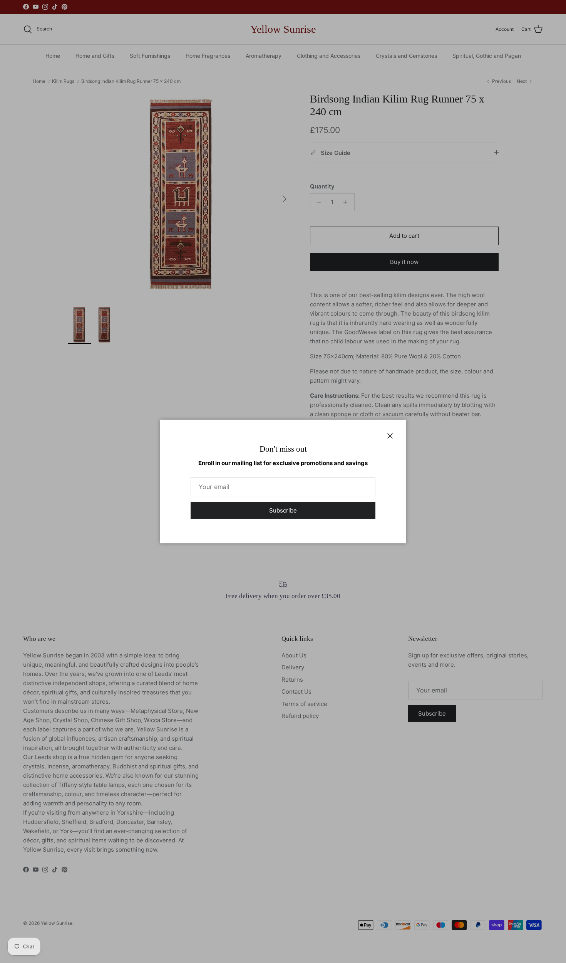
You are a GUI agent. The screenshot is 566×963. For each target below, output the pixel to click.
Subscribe (283, 510)
